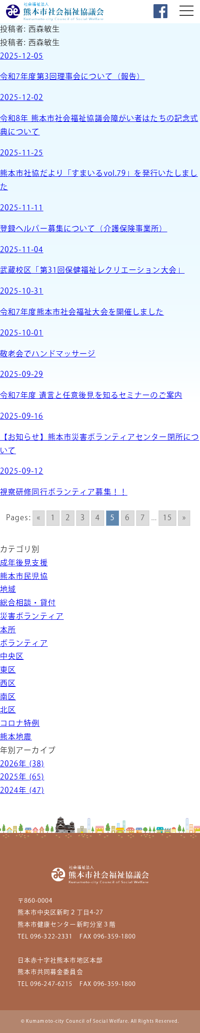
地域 (8, 589)
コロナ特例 (20, 723)
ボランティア (24, 643)
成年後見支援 (24, 563)
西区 (8, 683)
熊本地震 (16, 737)
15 (167, 518)
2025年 (22, 777)
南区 (8, 697)
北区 (8, 710)
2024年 (22, 790)
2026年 (22, 764)
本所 (8, 630)
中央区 (12, 656)
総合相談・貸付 (28, 603)
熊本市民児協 (24, 576)
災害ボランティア (32, 616)
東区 (8, 670)
